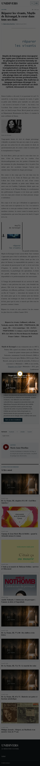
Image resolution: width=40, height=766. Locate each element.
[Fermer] (20, 374)
